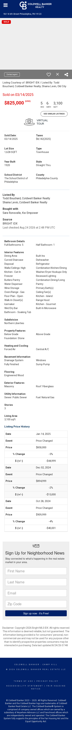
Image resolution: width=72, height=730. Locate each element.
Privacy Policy (47, 681)
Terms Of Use (23, 681)
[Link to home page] (36, 5)
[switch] (48, 74)
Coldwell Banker (27, 664)
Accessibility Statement (24, 686)
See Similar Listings (54, 114)
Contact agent (11, 74)
